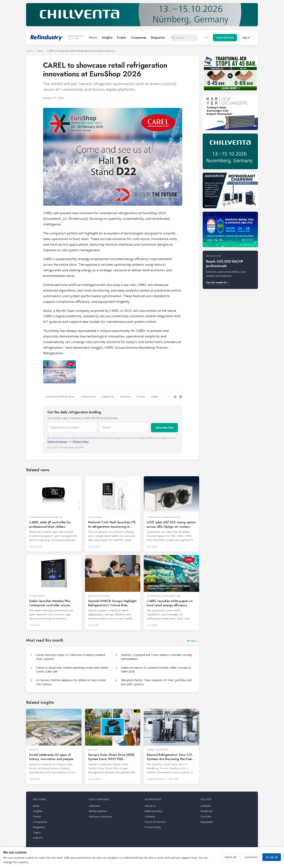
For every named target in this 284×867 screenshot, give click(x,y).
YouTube (206, 816)
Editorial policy (153, 811)
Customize (251, 857)
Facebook (207, 811)
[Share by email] (175, 396)
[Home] (46, 38)
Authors (38, 837)
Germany (125, 396)
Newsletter (207, 822)
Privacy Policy (81, 441)
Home (29, 50)
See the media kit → (218, 282)
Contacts (150, 816)
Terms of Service (57, 441)
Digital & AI (108, 396)
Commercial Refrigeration (60, 396)
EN (206, 37)
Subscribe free (225, 37)
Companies (138, 37)
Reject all (230, 857)
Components (88, 396)
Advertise (94, 806)
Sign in (246, 37)
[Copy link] (169, 396)
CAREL (154, 396)
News (93, 37)
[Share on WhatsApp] (180, 396)
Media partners (98, 811)
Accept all (272, 857)
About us (150, 806)
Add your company (100, 816)
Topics (37, 832)
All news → (193, 641)
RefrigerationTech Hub (76, 37)
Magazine (158, 37)
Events (121, 37)
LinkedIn (206, 806)
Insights (107, 37)
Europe (141, 396)
